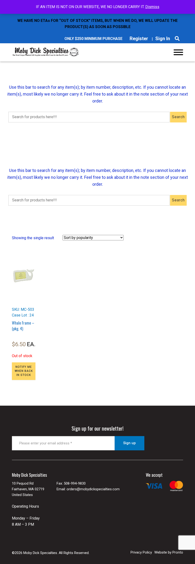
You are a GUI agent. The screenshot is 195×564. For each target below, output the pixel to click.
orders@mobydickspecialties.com (93, 489)
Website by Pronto (168, 552)
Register (139, 38)
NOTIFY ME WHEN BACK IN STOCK (24, 371)
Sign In (162, 38)
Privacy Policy (141, 552)
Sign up (129, 443)
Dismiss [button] (152, 7)
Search (178, 117)
